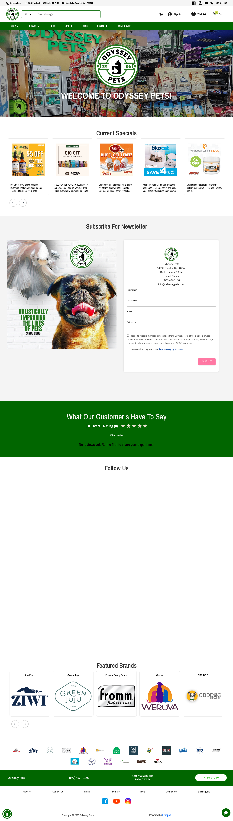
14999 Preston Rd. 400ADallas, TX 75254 (142, 778)
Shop (13, 26)
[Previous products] (13, 203)
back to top (213, 777)
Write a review (116, 435)
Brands (32, 26)
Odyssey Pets (15, 3)
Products (27, 791)
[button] (7, 814)
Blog (85, 26)
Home (52, 26)
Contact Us (103, 26)
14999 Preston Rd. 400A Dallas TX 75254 (43, 3)
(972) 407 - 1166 (221, 3)
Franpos (166, 815)
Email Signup (124, 26)
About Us (69, 26)
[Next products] (23, 203)
